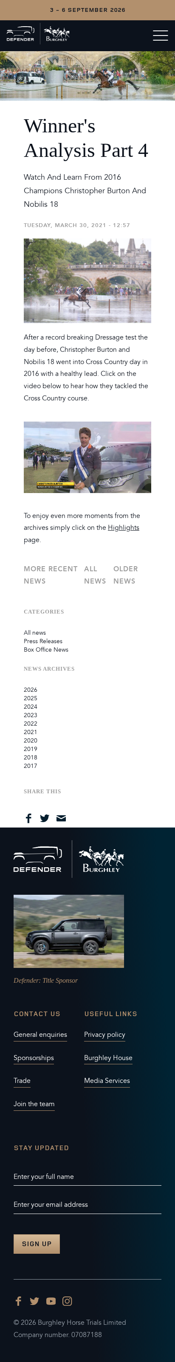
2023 (30, 715)
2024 (30, 706)
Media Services (107, 1081)
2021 (30, 732)
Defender (26, 980)
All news (95, 575)
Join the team (34, 1104)
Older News (125, 575)
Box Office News (46, 649)
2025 (30, 698)
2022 (30, 723)
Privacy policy (104, 1034)
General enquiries (40, 1034)
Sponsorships (34, 1058)
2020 (30, 740)
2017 (30, 766)
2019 (30, 749)
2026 (30, 689)
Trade (22, 1081)
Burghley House (108, 1058)
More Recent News (51, 575)
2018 (30, 757)
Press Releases (43, 641)
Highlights (123, 527)
